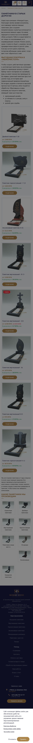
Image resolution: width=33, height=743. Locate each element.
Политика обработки (10, 726)
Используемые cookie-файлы (12, 729)
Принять (23, 739)
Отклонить (12, 739)
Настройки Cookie (9, 732)
